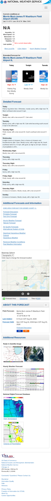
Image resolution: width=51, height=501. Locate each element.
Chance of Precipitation (12, 443)
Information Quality (7, 481)
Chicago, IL (5, 467)
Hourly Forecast (38, 48)
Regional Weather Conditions (14, 242)
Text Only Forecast (10, 216)
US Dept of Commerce (8, 460)
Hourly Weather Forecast (12, 220)
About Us (4, 493)
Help (2, 483)
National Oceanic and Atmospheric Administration (17, 462)
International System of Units (13, 229)
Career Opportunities (8, 495)
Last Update (7, 318)
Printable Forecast (10, 214)
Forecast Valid (8, 322)
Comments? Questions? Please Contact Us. (16, 475)
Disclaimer (24, 298)
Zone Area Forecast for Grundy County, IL (19, 208)
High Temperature (10, 418)
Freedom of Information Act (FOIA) (12, 491)
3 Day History (22, 48)
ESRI (38, 298)
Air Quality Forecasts (10, 227)
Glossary (4, 485)
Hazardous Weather (10, 237)
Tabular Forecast (9, 223)
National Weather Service (9, 465)
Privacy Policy (6, 489)
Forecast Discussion (10, 211)
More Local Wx (9, 48)
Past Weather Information (12, 244)
